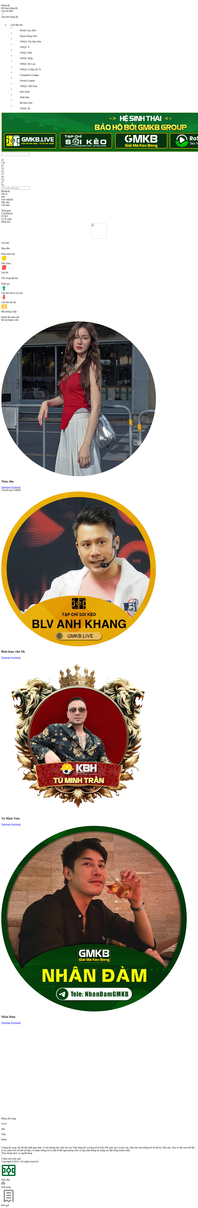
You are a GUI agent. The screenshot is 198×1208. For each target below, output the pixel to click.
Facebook (16, 487)
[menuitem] (102, 67)
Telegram (5, 487)
